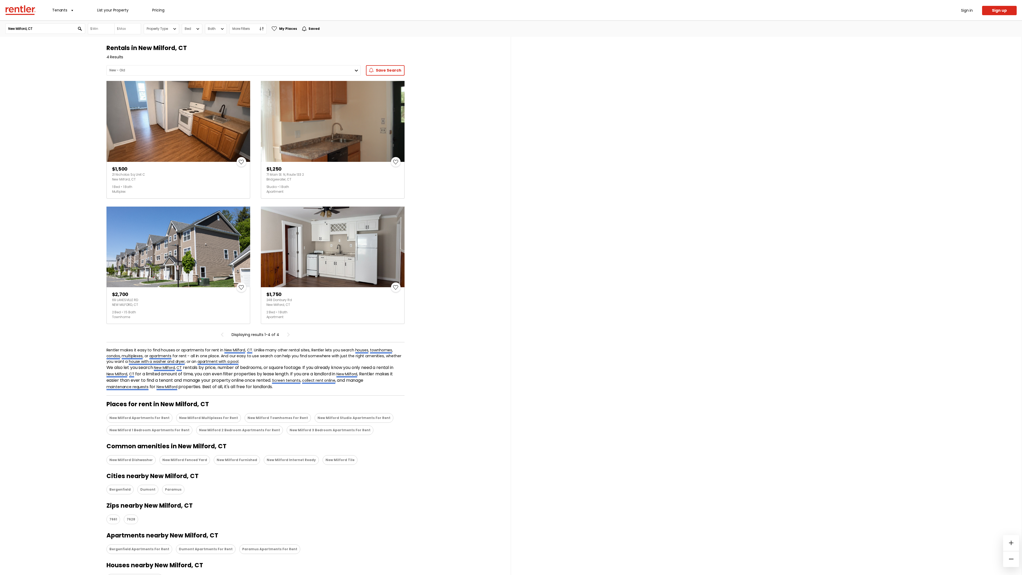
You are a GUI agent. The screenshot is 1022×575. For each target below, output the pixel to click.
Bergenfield (120, 489)
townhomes (381, 350)
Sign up (999, 10)
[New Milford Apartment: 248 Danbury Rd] (333, 247)
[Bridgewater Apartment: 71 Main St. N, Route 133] (333, 121)
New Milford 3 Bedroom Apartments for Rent (330, 430)
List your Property (112, 10)
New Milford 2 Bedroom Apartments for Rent (239, 430)
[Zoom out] (1011, 559)
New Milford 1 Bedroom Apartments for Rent (149, 430)
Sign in (967, 10)
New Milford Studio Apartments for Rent (354, 418)
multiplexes (132, 356)
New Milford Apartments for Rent (139, 418)
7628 (131, 519)
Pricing (158, 10)
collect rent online (318, 380)
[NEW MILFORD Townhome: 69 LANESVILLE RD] (178, 247)
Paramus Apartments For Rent (269, 549)
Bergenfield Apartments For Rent (139, 549)
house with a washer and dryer (157, 361)
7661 (113, 519)
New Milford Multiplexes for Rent (208, 418)
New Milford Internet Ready (291, 460)
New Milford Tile (340, 460)
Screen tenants (286, 380)
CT (249, 350)
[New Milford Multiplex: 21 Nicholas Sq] (178, 121)
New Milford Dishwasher (131, 460)
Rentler (20, 10)
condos (113, 356)
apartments (160, 356)
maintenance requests (127, 386)
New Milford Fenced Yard (184, 460)
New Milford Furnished (237, 460)
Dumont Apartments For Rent (206, 549)
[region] (766, 306)
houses (361, 350)
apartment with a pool (217, 361)
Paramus (173, 489)
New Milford (234, 350)
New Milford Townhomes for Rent (278, 418)
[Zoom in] (1011, 543)
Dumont (147, 489)
